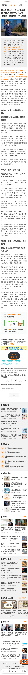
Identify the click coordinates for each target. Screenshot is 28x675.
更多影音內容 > (23, 598)
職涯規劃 (4, 364)
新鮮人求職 (17, 361)
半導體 (3, 361)
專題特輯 (12, 5)
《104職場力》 (11, 344)
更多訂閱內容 (23, 516)
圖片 (10, 329)
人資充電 (20, 5)
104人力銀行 (12, 315)
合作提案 (13, 663)
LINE (18, 315)
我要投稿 (5, 663)
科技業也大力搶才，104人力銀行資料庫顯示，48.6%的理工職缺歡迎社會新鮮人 (14, 77)
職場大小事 (4, 5)
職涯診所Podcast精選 (13, 364)
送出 (14, 395)
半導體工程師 (10, 361)
